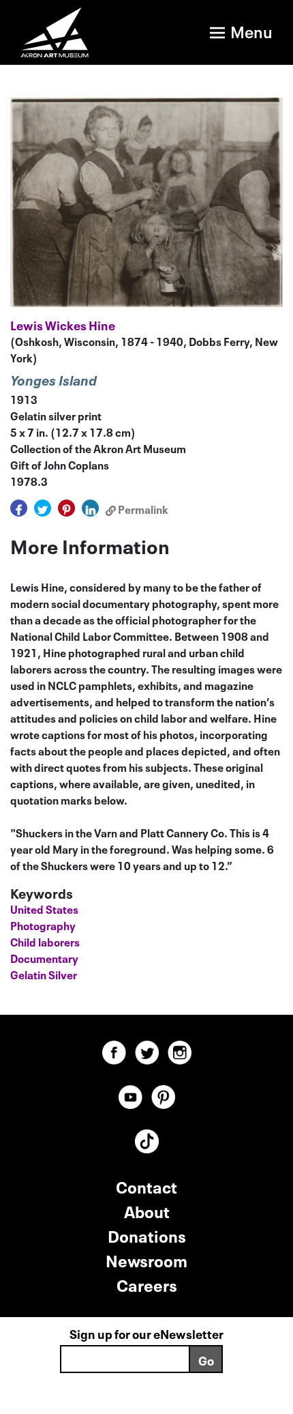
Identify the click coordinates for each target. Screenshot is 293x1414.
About (147, 1210)
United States (44, 908)
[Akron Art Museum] (65, 32)
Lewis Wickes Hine (62, 324)
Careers (147, 1284)
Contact (146, 1186)
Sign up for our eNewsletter (146, 1333)
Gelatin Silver (43, 974)
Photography (43, 925)
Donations (147, 1235)
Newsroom (146, 1259)
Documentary (44, 957)
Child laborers (45, 941)
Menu (251, 30)
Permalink (142, 508)
